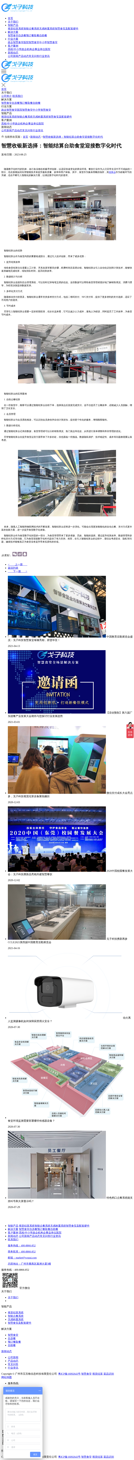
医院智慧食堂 (31, 42)
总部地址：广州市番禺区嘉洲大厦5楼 (29, 1263)
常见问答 (34, 56)
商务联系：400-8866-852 (22, 1251)
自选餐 (22, 35)
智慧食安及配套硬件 (66, 28)
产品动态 (23, 56)
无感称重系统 (47, 28)
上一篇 (17, 564)
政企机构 (27, 49)
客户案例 (13, 45)
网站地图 (6, 1377)
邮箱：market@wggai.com (22, 1257)
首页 (10, 18)
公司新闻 (13, 56)
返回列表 (13, 567)
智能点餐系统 (31, 28)
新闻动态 (13, 52)
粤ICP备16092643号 (69, 1373)
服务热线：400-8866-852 (22, 1245)
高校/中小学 (15, 49)
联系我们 (17, 96)
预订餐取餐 (32, 35)
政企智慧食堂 (16, 42)
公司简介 (6, 96)
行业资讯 (44, 56)
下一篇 (17, 571)
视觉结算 (97, 1373)
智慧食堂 (13, 35)
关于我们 (13, 21)
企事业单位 (38, 49)
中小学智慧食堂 (48, 42)
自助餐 (43, 35)
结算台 (112, 172)
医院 (47, 49)
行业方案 (13, 39)
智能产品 (13, 25)
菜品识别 (108, 1373)
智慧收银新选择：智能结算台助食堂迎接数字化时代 (73, 136)
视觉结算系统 (16, 28)
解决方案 (13, 32)
